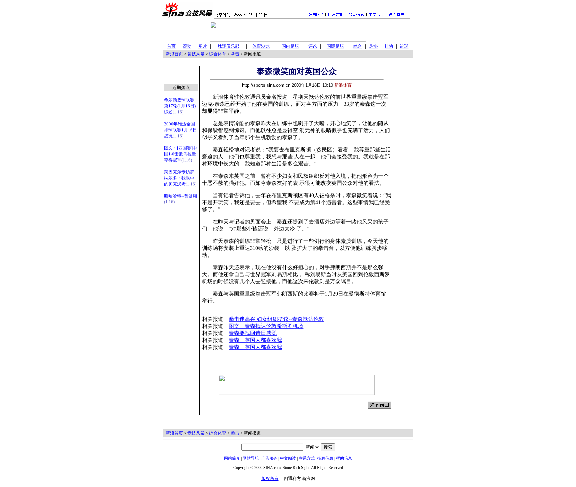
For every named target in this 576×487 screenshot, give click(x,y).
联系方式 (307, 458)
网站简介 (232, 458)
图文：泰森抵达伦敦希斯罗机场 (266, 326)
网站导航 (251, 458)
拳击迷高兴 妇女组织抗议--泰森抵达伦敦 (276, 319)
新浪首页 (174, 53)
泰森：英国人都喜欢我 (255, 340)
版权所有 (270, 478)
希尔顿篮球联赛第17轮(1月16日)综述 (180, 105)
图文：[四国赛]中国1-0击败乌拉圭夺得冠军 (180, 153)
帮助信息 (344, 458)
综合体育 (217, 53)
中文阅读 (288, 458)
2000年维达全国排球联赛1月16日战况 (180, 129)
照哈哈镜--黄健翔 (180, 195)
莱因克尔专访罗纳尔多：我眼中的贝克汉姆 (179, 177)
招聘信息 (325, 458)
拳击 (235, 53)
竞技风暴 (196, 53)
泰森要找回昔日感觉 (253, 333)
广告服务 (269, 458)
